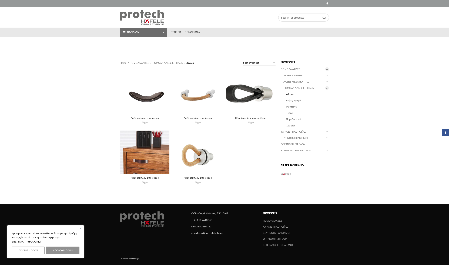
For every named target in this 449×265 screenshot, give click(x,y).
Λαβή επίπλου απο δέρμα (145, 118)
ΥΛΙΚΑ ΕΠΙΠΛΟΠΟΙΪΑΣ (293, 131)
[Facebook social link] (327, 3)
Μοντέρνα (291, 106)
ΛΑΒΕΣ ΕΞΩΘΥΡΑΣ (294, 75)
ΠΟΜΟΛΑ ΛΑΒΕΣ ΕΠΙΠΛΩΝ (298, 87)
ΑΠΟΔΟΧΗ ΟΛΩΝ (63, 250)
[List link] (224, 213)
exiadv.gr (135, 258)
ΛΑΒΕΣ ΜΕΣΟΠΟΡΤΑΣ (296, 81)
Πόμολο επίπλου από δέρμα (250, 118)
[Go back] (208, 45)
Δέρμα (290, 94)
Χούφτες (290, 125)
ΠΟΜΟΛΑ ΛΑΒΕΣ (290, 69)
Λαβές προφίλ (293, 100)
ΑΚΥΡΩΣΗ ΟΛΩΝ (28, 250)
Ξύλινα (289, 112)
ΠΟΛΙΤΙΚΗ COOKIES (30, 241)
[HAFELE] (292, 174)
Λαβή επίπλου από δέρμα (198, 118)
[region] (45, 241)
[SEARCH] (324, 18)
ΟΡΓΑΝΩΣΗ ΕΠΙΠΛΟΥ (293, 144)
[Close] (80, 228)
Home (123, 62)
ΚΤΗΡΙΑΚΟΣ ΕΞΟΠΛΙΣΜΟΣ (296, 150)
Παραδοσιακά (293, 119)
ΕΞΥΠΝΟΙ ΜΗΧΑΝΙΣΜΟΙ (294, 137)
